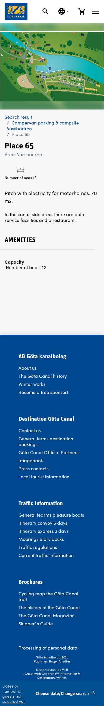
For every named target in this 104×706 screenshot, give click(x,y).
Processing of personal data (47, 648)
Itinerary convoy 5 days (42, 523)
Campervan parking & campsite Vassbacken (43, 125)
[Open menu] (95, 11)
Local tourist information (43, 476)
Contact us (29, 430)
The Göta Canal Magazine (46, 615)
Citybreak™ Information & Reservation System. (58, 675)
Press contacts (33, 468)
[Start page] (16, 11)
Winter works (31, 384)
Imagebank (30, 460)
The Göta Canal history (42, 376)
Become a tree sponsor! (43, 392)
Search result (18, 117)
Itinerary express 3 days (43, 531)
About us (27, 368)
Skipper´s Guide (35, 623)
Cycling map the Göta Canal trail (48, 596)
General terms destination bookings (45, 441)
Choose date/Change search (63, 694)
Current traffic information (46, 555)
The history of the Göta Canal (49, 607)
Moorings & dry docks (41, 539)
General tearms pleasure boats (51, 515)
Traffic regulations (37, 547)
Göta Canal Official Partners (48, 452)
